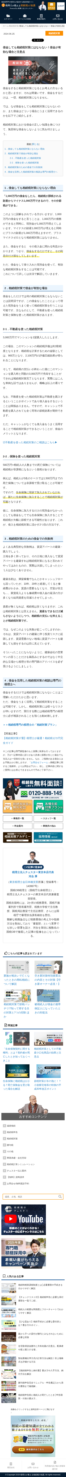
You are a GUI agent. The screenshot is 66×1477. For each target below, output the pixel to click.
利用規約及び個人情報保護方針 (55, 1467)
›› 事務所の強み (48, 826)
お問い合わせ (33, 1467)
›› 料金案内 (17, 826)
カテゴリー (8, 19)
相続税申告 (12, 1132)
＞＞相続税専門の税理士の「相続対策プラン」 (30, 724)
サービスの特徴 (25, 19)
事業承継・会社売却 (16, 1158)
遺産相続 (11, 1126)
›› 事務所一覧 (17, 818)
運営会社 (11, 1467)
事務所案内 (41, 19)
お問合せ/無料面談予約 (18, 1183)
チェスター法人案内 (16, 1170)
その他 (10, 1151)
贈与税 (10, 1145)
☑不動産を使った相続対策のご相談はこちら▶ (30, 442)
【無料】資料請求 (15, 1177)
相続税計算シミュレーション (21, 1164)
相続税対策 (12, 1138)
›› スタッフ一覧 (48, 818)
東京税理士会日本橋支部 (24, 882)
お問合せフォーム (39, 762)
